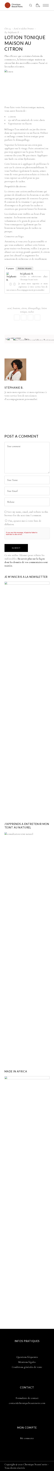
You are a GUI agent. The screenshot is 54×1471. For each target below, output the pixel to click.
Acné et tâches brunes (24, 28)
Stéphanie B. (14, 32)
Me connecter (27, 1438)
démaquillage (34, 308)
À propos (10, 268)
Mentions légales (27, 1362)
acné (9, 308)
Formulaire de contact (27, 1398)
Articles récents (25, 268)
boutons (16, 308)
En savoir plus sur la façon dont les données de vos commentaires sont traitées (26, 562)
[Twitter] (14, 284)
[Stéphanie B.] (12, 280)
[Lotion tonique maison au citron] (15, 369)
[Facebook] (10, 284)
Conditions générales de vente (27, 1367)
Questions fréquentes (27, 1357)
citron (24, 308)
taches (31, 311)
